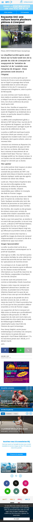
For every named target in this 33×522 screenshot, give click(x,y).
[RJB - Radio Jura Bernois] (12, 499)
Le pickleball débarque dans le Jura (14, 429)
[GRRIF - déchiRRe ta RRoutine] (12, 502)
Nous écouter (29, 2)
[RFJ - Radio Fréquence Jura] (27, 499)
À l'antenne (25, 12)
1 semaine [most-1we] (8, 413)
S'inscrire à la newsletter (16, 454)
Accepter (16, 519)
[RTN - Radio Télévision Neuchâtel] (20, 499)
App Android (25, 491)
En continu (8, 12)
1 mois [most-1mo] (15, 413)
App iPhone (16, 491)
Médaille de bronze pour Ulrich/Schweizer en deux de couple (14, 402)
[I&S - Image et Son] (20, 502)
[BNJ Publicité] (5, 499)
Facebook (7, 483)
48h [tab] (3, 413)
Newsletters (7, 491)
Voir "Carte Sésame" (8, 468)
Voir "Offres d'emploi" (24, 468)
